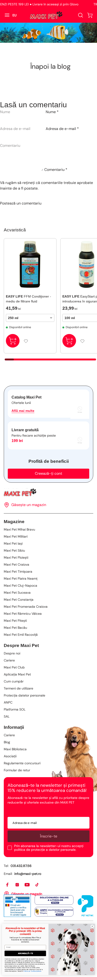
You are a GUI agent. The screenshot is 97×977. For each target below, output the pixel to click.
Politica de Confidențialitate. (33, 971)
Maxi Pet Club (14, 667)
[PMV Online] (17, 905)
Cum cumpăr (14, 681)
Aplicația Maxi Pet (17, 674)
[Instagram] (17, 885)
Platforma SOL (14, 709)
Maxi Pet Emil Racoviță (21, 634)
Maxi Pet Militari (16, 536)
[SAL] (54, 911)
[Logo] (46, 15)
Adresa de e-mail (62, 128)
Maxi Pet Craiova (16, 564)
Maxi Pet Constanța (18, 599)
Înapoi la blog (50, 66)
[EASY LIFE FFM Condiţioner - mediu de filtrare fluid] (30, 264)
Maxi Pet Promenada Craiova (26, 606)
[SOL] (54, 899)
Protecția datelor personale (24, 695)
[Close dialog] (92, 926)
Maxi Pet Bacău (15, 627)
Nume (52, 111)
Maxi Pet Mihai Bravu (19, 529)
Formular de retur (17, 770)
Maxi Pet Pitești (15, 620)
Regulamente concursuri (22, 763)
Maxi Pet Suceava (17, 592)
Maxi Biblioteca (15, 749)
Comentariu (55, 169)
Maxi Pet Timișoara (18, 571)
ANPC (8, 702)
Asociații (10, 756)
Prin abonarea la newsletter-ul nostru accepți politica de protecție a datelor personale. (48, 847)
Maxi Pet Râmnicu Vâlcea (23, 613)
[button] (90, 15)
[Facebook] (7, 885)
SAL (6, 716)
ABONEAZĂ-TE (25, 953)
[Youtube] (27, 885)
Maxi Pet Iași (13, 543)
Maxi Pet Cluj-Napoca (20, 585)
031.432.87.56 (21, 866)
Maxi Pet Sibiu (14, 550)
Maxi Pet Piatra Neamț (20, 578)
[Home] (48, 492)
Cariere (9, 660)
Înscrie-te (48, 836)
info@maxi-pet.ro (27, 874)
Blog (7, 742)
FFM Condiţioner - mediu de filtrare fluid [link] (28, 299)
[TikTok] (37, 885)
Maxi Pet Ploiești (16, 557)
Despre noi (12, 653)
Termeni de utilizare (18, 688)
